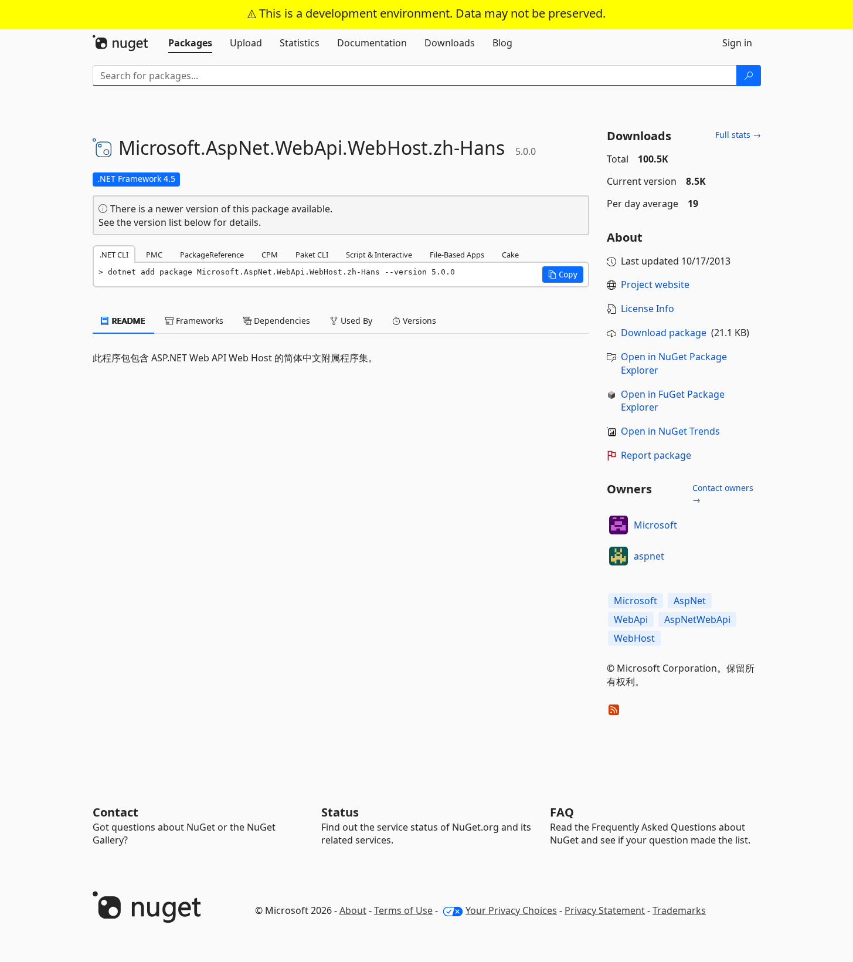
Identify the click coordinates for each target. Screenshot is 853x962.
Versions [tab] (418, 320)
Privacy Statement (605, 910)
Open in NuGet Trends (670, 431)
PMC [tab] (154, 254)
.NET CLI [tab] (114, 254)
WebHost (634, 638)
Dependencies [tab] (281, 320)
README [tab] (127, 320)
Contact (115, 812)
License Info (647, 308)
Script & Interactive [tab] (379, 254)
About (352, 910)
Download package (663, 332)
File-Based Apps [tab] (457, 254)
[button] (562, 274)
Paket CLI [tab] (311, 254)
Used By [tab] (355, 320)
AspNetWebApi (697, 619)
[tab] (190, 43)
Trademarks (679, 910)
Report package (656, 455)
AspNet (690, 600)
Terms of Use (403, 910)
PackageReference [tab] (212, 254)
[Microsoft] (618, 525)
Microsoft (655, 525)
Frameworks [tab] (198, 320)
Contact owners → (722, 493)
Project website (655, 284)
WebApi (631, 619)
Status (340, 812)
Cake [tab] (510, 254)
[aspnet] (618, 556)
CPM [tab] (269, 254)
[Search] (748, 75)
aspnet (649, 556)
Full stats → (738, 134)
